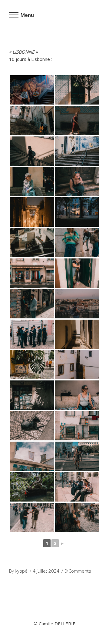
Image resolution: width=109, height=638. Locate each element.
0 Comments (77, 571)
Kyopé (21, 571)
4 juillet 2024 (46, 571)
